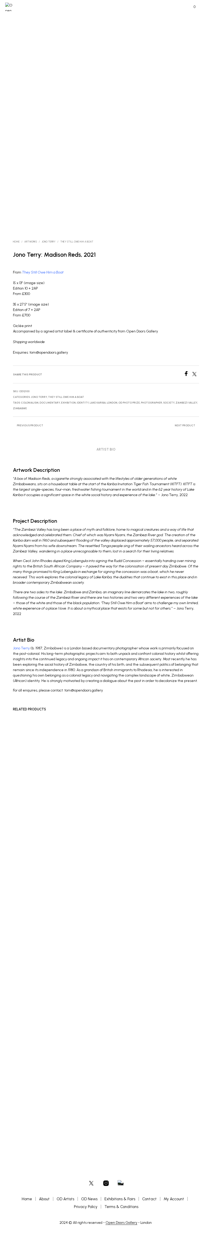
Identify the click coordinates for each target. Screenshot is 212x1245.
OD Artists (65, 1199)
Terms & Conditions (121, 1206)
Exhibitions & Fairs (119, 1199)
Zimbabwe (20, 408)
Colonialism (30, 402)
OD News (89, 1199)
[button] (191, 7)
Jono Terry (49, 241)
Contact (149, 1199)
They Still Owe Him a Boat (76, 241)
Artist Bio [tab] (106, 449)
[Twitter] (195, 374)
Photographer (151, 402)
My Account (174, 1199)
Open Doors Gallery (121, 1223)
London (112, 402)
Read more (153, 1102)
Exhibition (68, 402)
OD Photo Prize (129, 402)
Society (169, 402)
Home (16, 241)
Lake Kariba (98, 402)
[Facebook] (188, 374)
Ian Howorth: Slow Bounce (95, 1093)
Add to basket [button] (27, 1110)
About (44, 1199)
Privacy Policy (85, 1206)
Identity (83, 402)
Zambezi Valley (186, 402)
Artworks (30, 241)
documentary (50, 402)
